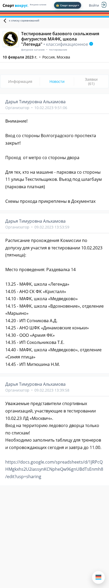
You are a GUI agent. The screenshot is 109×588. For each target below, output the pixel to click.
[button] (98, 577)
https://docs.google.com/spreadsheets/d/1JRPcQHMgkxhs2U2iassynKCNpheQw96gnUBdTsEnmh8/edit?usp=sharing (54, 469)
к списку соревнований (24, 20)
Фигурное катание (38, 4)
